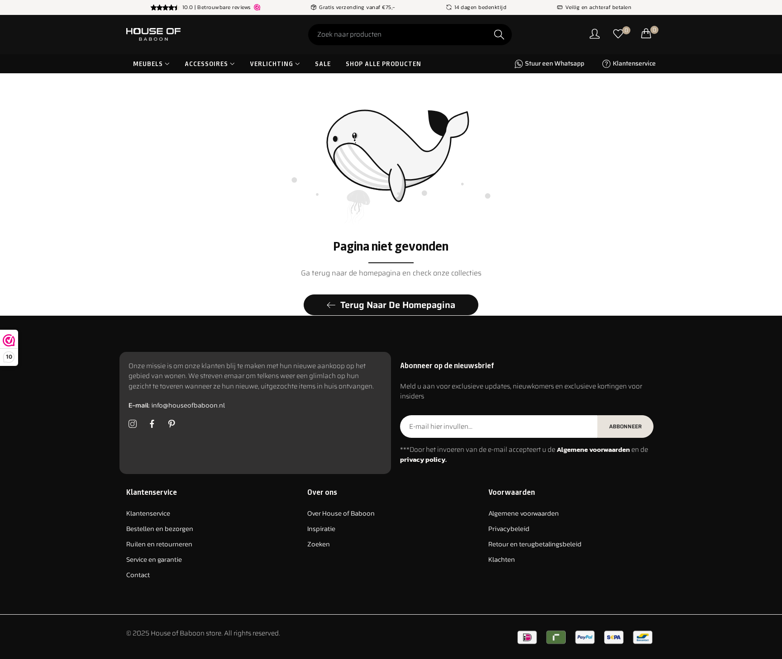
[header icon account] (595, 34)
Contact (138, 575)
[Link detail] (133, 424)
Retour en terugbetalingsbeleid (535, 544)
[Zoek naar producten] (499, 34)
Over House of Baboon (341, 513)
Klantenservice (148, 513)
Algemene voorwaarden (523, 513)
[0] (618, 34)
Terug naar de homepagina (397, 305)
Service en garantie (154, 560)
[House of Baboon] (187, 34)
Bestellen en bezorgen (159, 529)
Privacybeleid (508, 529)
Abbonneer (625, 426)
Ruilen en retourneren (159, 544)
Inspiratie (321, 529)
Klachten (501, 560)
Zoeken (318, 544)
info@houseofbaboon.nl (177, 405)
